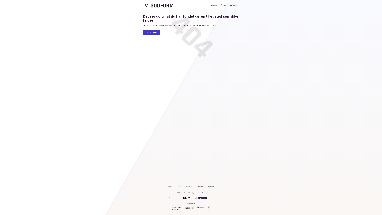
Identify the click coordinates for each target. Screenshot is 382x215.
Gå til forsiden (151, 32)
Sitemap (200, 187)
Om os (170, 187)
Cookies (189, 187)
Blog (179, 187)
